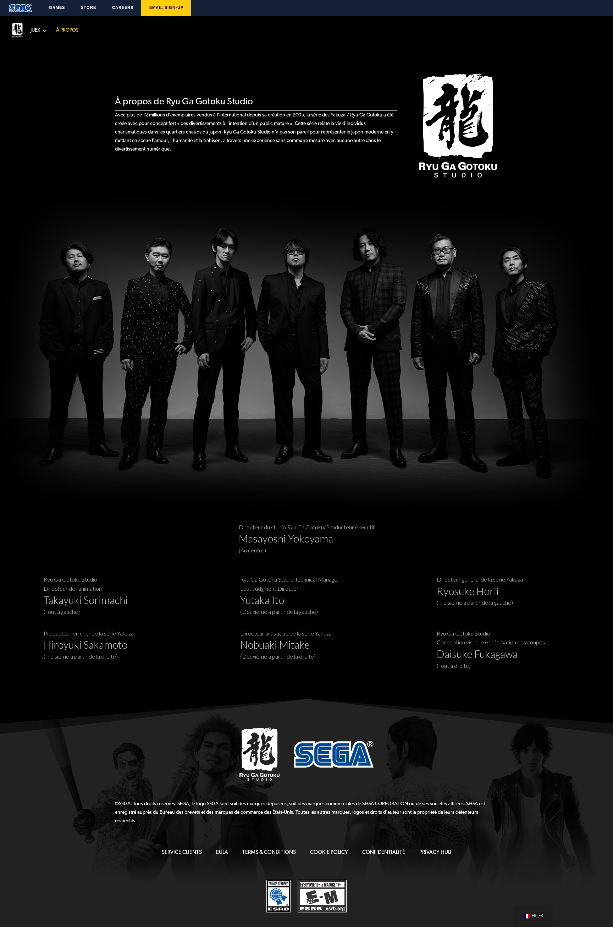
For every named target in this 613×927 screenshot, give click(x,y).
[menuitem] (181, 853)
